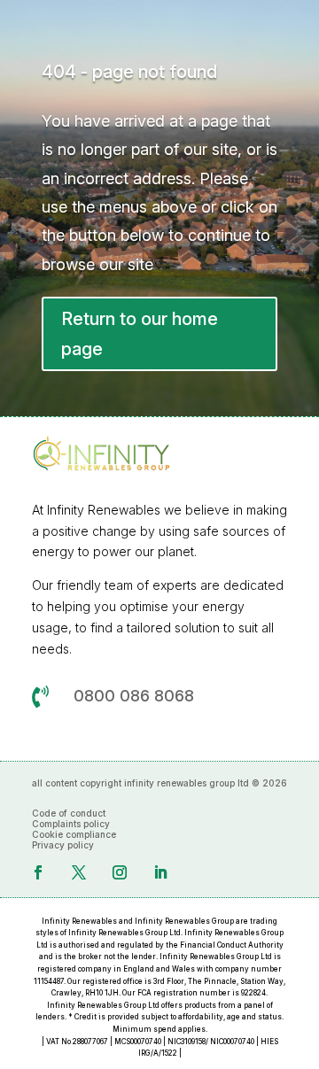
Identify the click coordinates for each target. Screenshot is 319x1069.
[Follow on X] (79, 872)
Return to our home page (139, 334)
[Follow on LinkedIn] (160, 872)
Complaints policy (71, 823)
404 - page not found (129, 71)
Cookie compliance (74, 834)
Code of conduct (68, 813)
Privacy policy (63, 845)
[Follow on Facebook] (38, 872)
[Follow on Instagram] (119, 872)
